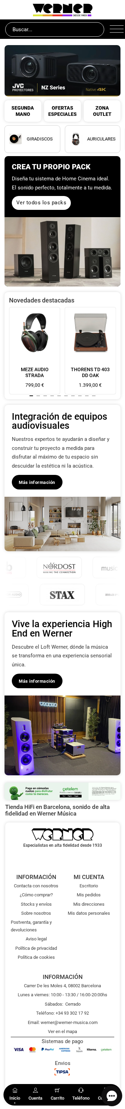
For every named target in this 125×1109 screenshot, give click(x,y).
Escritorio (89, 885)
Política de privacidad (36, 948)
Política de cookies (36, 957)
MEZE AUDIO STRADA (35, 372)
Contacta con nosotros (36, 885)
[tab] (31, 395)
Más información (37, 482)
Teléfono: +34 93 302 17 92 (62, 1013)
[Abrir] (115, 29)
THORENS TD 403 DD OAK (90, 372)
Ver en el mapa (62, 1031)
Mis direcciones (89, 904)
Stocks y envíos (36, 904)
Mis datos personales (89, 913)
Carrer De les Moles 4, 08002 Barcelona (62, 985)
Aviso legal (36, 938)
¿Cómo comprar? (36, 894)
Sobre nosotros (36, 913)
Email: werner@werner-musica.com (63, 1022)
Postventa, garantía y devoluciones (31, 926)
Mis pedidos (89, 894)
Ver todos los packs (41, 202)
